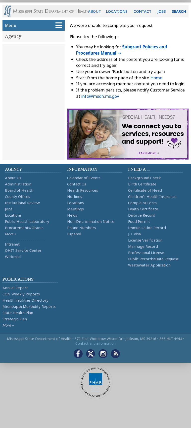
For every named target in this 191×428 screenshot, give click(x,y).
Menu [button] (10, 25)
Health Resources (82, 190)
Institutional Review (22, 202)
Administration (18, 183)
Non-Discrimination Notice (90, 221)
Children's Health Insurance (152, 196)
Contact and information (95, 343)
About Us (13, 177)
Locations (13, 215)
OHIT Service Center (23, 250)
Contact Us (76, 183)
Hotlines (74, 196)
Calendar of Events (83, 177)
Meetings (75, 208)
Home (156, 78)
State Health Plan (17, 312)
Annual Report (15, 287)
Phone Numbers (81, 227)
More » (10, 233)
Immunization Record (147, 227)
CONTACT (142, 11)
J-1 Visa (134, 233)
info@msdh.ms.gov (100, 96)
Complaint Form (142, 202)
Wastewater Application (149, 264)
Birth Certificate (142, 183)
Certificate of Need (145, 190)
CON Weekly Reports (21, 293)
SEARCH (179, 11)
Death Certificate (143, 208)
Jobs (8, 208)
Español (74, 233)
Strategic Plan (14, 318)
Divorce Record (141, 215)
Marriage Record (143, 246)
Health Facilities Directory (25, 300)
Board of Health (19, 190)
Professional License (146, 252)
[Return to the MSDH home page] (49, 11)
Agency (13, 36)
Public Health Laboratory (27, 221)
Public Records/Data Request (153, 258)
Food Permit (139, 221)
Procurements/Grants (24, 227)
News (72, 215)
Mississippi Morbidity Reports (29, 306)
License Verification (145, 240)
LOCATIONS (117, 11)
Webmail (13, 256)
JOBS (161, 11)
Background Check (144, 177)
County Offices (17, 196)
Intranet (12, 244)
